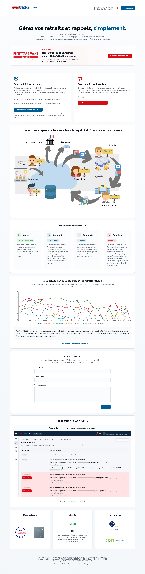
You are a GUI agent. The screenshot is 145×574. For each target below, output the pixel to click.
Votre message (40, 385)
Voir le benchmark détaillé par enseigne (71, 343)
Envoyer (106, 407)
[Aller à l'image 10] (80, 501)
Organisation (39, 376)
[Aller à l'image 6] (73, 501)
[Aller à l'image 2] (66, 501)
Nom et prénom (40, 367)
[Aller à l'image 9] (78, 501)
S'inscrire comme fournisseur (27, 110)
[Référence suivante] (87, 531)
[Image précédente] (60, 501)
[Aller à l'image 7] (75, 501)
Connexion (129, 8)
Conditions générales (51, 564)
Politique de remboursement (71, 564)
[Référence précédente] (57, 531)
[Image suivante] (84, 501)
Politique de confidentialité (92, 564)
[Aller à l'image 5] (71, 501)
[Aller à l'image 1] (64, 501)
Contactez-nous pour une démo (91, 103)
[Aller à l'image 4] (69, 501)
